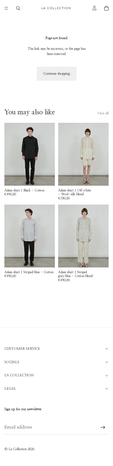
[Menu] (6, 8)
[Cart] (106, 8)
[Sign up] (103, 427)
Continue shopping (56, 73)
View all (103, 113)
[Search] (18, 8)
